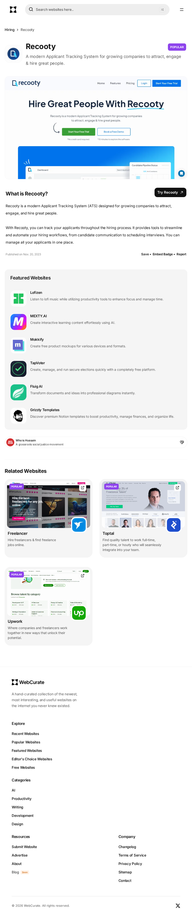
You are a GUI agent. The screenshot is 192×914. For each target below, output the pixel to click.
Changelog (127, 847)
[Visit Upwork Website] (82, 575)
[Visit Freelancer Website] (82, 487)
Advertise (19, 855)
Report (181, 254)
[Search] (31, 9)
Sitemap (125, 872)
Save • (146, 254)
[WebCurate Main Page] (13, 9)
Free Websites (23, 767)
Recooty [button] (27, 29)
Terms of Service (132, 855)
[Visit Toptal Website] (177, 487)
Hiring (10, 29)
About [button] (17, 863)
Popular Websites (26, 742)
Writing (17, 807)
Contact (124, 880)
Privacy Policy (130, 863)
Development (22, 815)
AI (13, 790)
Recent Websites (25, 733)
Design (17, 824)
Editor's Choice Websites (32, 759)
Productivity (21, 798)
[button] (162, 10)
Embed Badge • (164, 254)
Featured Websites (27, 750)
